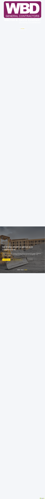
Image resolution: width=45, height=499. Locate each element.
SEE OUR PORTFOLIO (17, 259)
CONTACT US (6, 259)
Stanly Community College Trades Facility (22, 28)
